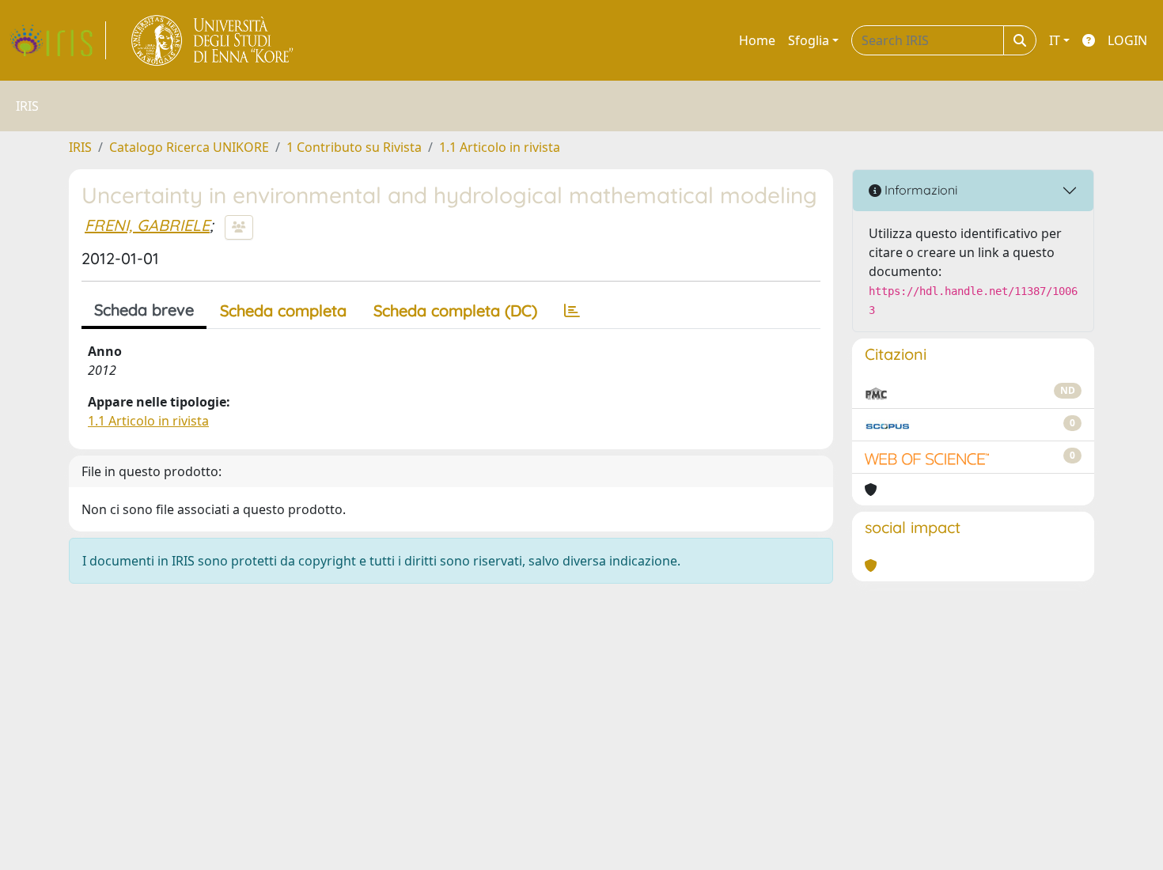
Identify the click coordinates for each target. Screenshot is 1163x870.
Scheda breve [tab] (144, 310)
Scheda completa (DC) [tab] (455, 310)
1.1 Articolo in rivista (499, 147)
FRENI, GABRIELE (147, 225)
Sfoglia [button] (808, 40)
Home (757, 40)
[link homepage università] (213, 40)
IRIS (80, 147)
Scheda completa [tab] (283, 310)
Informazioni (919, 190)
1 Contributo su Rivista (354, 147)
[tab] (572, 310)
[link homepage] (57, 40)
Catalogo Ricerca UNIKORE (189, 147)
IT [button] (1054, 40)
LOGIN (1127, 40)
